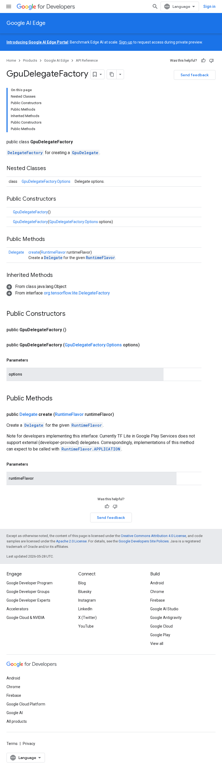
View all (156, 643)
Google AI (14, 713)
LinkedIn (85, 609)
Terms (12, 743)
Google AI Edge (25, 23)
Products (30, 60)
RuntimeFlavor (53, 252)
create (34, 252)
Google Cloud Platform (25, 704)
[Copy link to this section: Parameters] (33, 360)
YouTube (86, 626)
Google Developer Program (29, 583)
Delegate (16, 252)
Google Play (160, 635)
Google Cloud (161, 626)
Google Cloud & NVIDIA (25, 617)
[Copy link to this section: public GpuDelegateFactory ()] (72, 330)
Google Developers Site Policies (144, 541)
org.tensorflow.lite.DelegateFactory (77, 293)
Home (11, 60)
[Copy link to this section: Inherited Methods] (58, 275)
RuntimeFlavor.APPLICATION (90, 449)
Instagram (87, 600)
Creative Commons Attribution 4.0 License (153, 536)
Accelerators (17, 609)
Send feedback (195, 74)
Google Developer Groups (28, 591)
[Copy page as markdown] (112, 74)
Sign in (209, 6)
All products (16, 721)
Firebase (157, 600)
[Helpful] (203, 61)
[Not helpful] (211, 61)
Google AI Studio (164, 609)
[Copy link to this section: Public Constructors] (61, 199)
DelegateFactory (25, 152)
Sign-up (125, 42)
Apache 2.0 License (71, 541)
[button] (36, 286)
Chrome (157, 591)
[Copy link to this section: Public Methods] (50, 239)
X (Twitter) (87, 617)
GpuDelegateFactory (30, 212)
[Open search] (155, 6)
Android (157, 583)
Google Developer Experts (28, 600)
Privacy (29, 743)
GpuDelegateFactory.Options (46, 181)
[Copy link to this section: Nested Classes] (51, 168)
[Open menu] (8, 6)
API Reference (87, 60)
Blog (82, 583)
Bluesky (85, 591)
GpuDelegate (85, 152)
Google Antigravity (166, 617)
